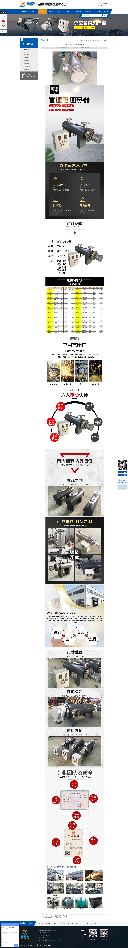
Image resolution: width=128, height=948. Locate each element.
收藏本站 (99, 11)
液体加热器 (26, 54)
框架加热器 (26, 63)
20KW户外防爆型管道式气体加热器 (57, 916)
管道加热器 (26, 49)
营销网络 (78, 11)
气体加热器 (26, 52)
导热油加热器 (27, 66)
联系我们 (87, 11)
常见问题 (60, 11)
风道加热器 (26, 60)
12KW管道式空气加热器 (54, 917)
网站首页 (24, 11)
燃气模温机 (26, 57)
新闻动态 (51, 11)
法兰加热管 (26, 69)
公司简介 (33, 11)
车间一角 (69, 11)
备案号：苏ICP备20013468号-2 (26, 945)
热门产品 (106, 11)
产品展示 (42, 11)
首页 (89, 40)
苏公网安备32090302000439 (44, 945)
